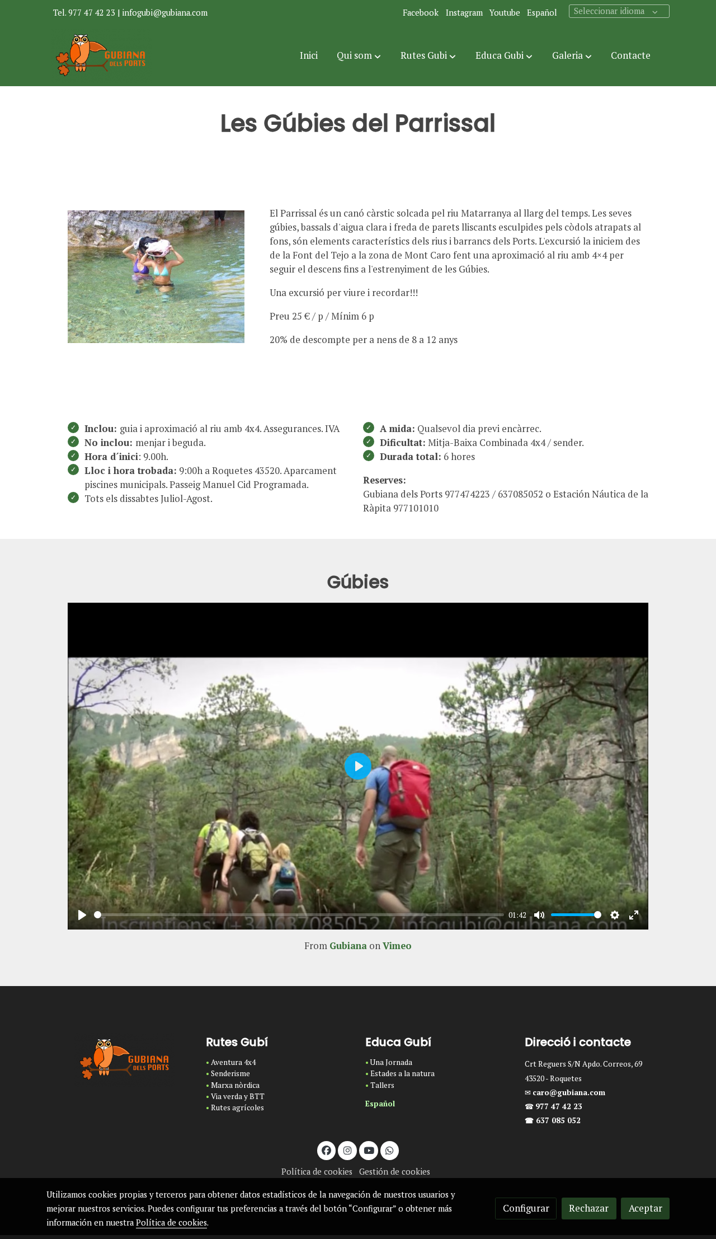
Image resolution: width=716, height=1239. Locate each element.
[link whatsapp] (390, 1149)
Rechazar (589, 1208)
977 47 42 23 (560, 1106)
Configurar (526, 1208)
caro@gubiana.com (569, 1092)
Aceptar (645, 1208)
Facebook (421, 12)
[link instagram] (347, 1149)
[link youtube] (369, 1149)
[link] (101, 56)
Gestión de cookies (394, 1171)
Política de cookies (316, 1171)
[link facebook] (326, 1149)
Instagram (464, 12)
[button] (358, 56)
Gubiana (348, 946)
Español (542, 12)
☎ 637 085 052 (553, 1120)
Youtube (504, 12)
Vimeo (397, 946)
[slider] (299, 914)
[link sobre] (118, 1060)
